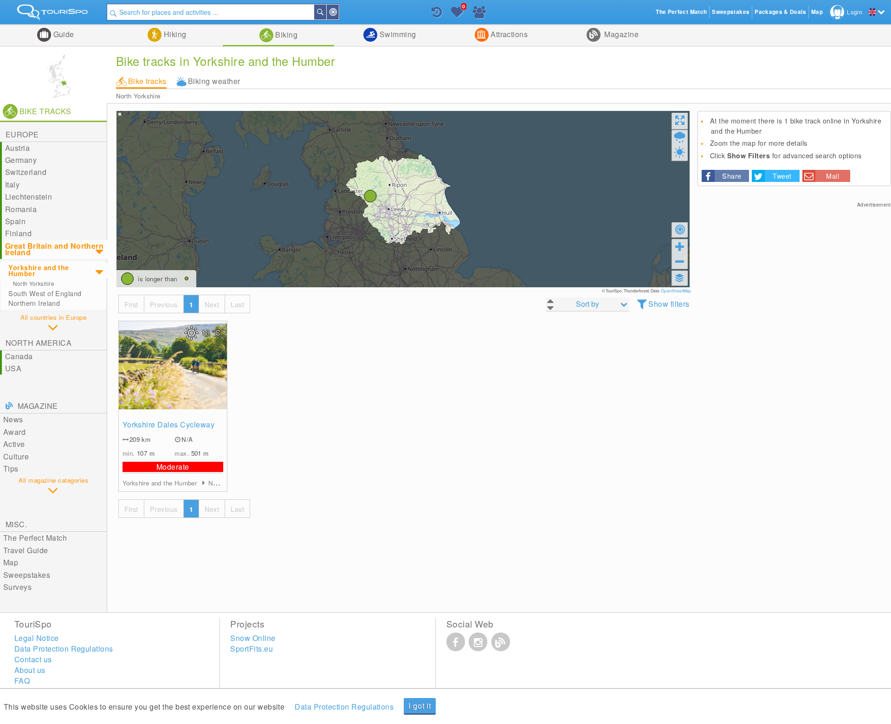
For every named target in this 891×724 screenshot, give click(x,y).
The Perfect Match (35, 537)
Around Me (338, 12)
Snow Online (252, 638)
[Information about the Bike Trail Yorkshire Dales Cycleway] (173, 365)
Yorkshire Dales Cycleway (169, 424)
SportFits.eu (251, 648)
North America (38, 342)
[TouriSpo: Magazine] (500, 642)
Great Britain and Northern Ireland (54, 249)
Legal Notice (36, 638)
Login (854, 12)
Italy (12, 184)
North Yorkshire (138, 95)
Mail (832, 176)
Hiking (173, 34)
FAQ (22, 680)
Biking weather (214, 81)
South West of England (44, 293)
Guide (62, 34)
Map (10, 562)
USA (13, 368)
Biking (285, 34)
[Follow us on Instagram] (478, 642)
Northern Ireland (34, 303)
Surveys (17, 587)
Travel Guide (25, 550)
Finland (18, 233)
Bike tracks (147, 81)
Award (14, 432)
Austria (17, 147)
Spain (15, 221)
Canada (19, 356)
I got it (419, 705)
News (13, 419)
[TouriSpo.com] (53, 14)
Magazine (620, 34)
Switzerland (25, 172)
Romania (21, 209)
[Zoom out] (680, 261)
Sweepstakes (26, 574)
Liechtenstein (28, 196)
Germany (21, 160)
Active (14, 444)
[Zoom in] (680, 246)
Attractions (508, 34)
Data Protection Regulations (344, 706)
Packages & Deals (780, 12)
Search (325, 12)
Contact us (33, 659)
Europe (22, 134)
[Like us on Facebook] (455, 642)
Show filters (669, 303)
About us (29, 670)
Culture (16, 456)
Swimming (396, 34)
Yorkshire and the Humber (38, 270)
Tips (11, 468)
